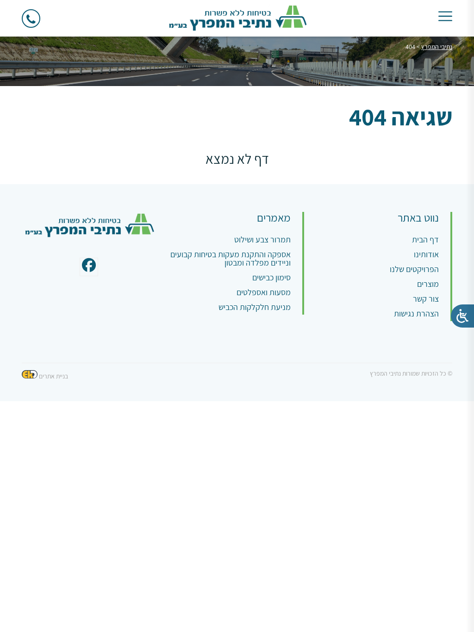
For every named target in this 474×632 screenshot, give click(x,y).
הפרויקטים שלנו (414, 269)
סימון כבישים (271, 277)
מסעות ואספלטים (264, 292)
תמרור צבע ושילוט (262, 239)
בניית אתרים (53, 376)
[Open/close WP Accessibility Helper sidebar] (462, 316)
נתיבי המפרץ (436, 47)
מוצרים (428, 284)
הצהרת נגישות (416, 313)
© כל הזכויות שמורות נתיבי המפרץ (411, 373)
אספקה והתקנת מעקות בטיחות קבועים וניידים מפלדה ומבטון (230, 258)
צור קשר (426, 298)
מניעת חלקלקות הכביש (254, 307)
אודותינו (426, 254)
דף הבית (425, 239)
